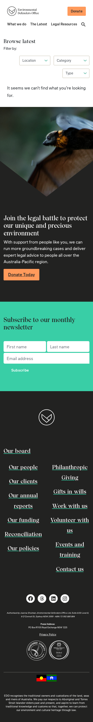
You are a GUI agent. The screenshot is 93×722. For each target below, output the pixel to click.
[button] (83, 24)
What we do (16, 24)
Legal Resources (64, 24)
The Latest (38, 24)
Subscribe (20, 370)
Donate (77, 11)
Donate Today (21, 274)
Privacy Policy (47, 634)
